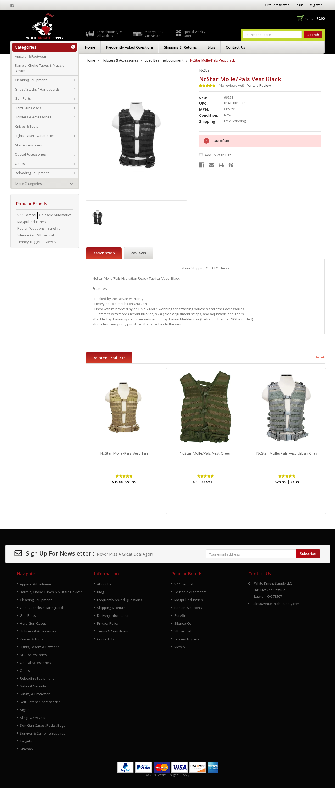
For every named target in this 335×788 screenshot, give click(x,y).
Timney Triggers (29, 241)
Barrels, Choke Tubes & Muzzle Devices (39, 68)
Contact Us (235, 47)
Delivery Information (113, 615)
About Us (104, 584)
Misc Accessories (28, 145)
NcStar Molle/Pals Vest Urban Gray (286, 453)
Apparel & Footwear (30, 56)
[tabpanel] (124, 441)
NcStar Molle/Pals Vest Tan (124, 453)
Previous (315, 357)
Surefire (54, 228)
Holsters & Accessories (33, 117)
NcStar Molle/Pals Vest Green (205, 453)
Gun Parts (23, 98)
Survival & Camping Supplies (42, 733)
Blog (211, 47)
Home (90, 47)
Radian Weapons (31, 228)
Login (299, 5)
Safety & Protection (35, 694)
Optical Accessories (30, 154)
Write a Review (259, 85)
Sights (25, 709)
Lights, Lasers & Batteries (35, 135)
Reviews (138, 253)
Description (104, 253)
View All (51, 241)
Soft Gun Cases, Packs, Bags (42, 725)
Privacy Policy (108, 623)
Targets (26, 741)
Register (315, 5)
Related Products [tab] (109, 357)
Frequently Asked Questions (130, 47)
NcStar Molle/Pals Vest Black (212, 60)
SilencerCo (25, 235)
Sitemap (26, 749)
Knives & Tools (26, 126)
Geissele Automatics (55, 215)
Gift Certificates (277, 5)
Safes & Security (33, 686)
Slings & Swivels (32, 717)
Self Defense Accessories (40, 702)
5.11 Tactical (26, 215)
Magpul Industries (31, 221)
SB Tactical (45, 235)
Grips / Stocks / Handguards (37, 89)
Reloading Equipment (32, 172)
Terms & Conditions (112, 631)
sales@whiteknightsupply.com (276, 603)
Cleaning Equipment (31, 79)
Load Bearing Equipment (164, 60)
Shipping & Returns (180, 47)
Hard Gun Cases (28, 108)
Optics (20, 163)
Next (323, 357)
